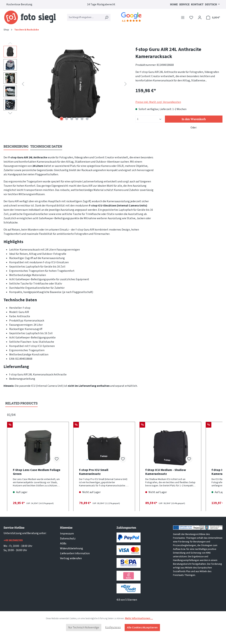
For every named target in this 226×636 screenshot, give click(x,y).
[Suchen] (106, 17)
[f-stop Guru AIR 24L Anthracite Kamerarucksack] (74, 84)
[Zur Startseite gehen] (30, 17)
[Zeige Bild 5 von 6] (82, 118)
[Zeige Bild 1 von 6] (61, 118)
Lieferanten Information (75, 553)
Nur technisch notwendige (83, 627)
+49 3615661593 (13, 540)
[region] (66, 84)
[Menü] (183, 17)
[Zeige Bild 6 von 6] (87, 118)
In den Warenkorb (194, 119)
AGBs (63, 543)
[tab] (16, 146)
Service (184, 4)
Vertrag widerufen (71, 558)
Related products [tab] (21, 403)
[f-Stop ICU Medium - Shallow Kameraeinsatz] (170, 447)
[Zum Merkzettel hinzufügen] (56, 459)
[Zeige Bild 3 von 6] (71, 118)
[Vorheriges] (23, 84)
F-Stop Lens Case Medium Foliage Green (36, 472)
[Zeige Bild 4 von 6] (76, 118)
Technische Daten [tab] (46, 146)
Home (174, 4)
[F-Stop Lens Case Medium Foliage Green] (38, 447)
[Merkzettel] (191, 17)
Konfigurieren (113, 627)
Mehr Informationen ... (139, 618)
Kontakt (197, 4)
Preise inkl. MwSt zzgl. (158, 102)
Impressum (67, 534)
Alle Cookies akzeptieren (142, 627)
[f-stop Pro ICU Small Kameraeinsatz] (104, 447)
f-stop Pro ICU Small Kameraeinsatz (93, 472)
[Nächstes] (125, 84)
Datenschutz (68, 538)
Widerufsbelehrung (71, 548)
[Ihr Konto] (199, 17)
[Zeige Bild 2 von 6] (66, 118)
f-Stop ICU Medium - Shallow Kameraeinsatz (165, 472)
